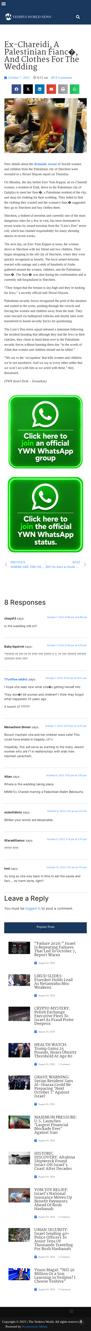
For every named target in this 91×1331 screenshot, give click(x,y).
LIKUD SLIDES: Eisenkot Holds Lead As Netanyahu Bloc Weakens (53, 982)
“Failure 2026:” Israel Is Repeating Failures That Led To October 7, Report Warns (55, 949)
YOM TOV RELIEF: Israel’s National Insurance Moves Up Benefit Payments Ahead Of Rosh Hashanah (53, 1199)
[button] (3, 3)
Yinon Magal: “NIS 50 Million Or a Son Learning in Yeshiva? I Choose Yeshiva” (55, 1276)
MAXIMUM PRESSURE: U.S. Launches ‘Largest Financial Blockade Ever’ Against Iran (55, 1125)
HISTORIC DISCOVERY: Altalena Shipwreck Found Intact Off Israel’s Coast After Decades (54, 1161)
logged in (32, 908)
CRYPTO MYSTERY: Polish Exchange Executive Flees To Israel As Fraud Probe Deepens (54, 1016)
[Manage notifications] (81, 1321)
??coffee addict (16, 679)
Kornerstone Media (34, 1326)
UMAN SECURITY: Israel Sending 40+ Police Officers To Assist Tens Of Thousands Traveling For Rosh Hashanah (53, 1239)
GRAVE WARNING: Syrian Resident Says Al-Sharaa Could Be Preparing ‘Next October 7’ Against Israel (53, 1086)
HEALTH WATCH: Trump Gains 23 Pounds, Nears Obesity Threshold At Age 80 (55, 1051)
